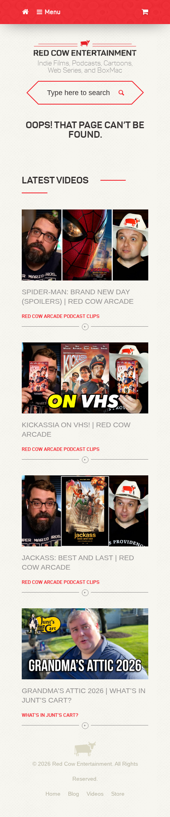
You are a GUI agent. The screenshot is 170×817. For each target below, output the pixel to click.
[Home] (25, 12)
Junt (156, 62)
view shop (138, 77)
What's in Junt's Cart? (50, 715)
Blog (73, 794)
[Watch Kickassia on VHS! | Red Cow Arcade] (85, 377)
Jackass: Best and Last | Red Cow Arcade (78, 562)
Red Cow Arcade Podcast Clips (61, 316)
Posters (152, 54)
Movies (154, 38)
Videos (95, 794)
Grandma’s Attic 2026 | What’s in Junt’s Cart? (83, 695)
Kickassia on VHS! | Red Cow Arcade (76, 429)
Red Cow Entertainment (82, 764)
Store (118, 794)
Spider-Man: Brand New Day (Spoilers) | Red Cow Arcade (78, 296)
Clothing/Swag (142, 30)
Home (52, 794)
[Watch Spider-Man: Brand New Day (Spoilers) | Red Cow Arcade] (85, 244)
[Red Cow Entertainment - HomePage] (85, 48)
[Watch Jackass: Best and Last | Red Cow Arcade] (85, 510)
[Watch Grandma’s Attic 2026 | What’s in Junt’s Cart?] (85, 643)
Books (155, 46)
